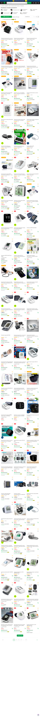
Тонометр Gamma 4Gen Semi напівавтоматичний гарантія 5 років (32, 66)
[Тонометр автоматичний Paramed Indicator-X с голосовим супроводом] (20, 164)
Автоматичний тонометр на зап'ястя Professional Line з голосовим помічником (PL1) (6, 441)
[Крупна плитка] (36, 17)
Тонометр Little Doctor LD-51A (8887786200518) (18, 572)
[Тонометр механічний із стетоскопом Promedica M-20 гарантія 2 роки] (20, 325)
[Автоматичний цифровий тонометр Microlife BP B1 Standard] (20, 218)
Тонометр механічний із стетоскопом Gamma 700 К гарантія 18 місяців (20, 519)
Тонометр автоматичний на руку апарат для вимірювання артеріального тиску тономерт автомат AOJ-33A (19, 147)
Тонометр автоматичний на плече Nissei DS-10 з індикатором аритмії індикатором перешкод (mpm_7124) (19, 546)
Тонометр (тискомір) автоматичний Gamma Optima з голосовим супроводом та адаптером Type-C (6, 93)
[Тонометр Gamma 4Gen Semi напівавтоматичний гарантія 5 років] (33, 56)
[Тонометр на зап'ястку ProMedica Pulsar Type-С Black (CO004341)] (20, 405)
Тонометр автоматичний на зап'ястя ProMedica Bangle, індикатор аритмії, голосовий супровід (32, 546)
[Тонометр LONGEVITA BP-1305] (33, 218)
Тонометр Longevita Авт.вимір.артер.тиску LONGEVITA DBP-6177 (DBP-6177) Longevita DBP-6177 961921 (19, 494)
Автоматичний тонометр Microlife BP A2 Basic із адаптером (7, 201)
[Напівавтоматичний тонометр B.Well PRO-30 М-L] (33, 484)
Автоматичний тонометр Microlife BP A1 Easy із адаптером (32, 174)
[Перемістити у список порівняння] (12, 24)
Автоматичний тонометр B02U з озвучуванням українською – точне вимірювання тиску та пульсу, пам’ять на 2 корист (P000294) (7, 174)
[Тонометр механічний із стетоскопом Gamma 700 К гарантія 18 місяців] (20, 509)
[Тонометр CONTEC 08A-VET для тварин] (7, 246)
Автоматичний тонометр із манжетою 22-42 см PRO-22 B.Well (33, 120)
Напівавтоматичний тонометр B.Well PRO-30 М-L (32, 494)
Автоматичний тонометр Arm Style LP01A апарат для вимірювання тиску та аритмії (7, 283)
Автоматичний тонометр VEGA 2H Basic (19, 441)
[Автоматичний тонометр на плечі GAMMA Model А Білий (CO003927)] (33, 299)
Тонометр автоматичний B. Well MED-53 (7, 572)
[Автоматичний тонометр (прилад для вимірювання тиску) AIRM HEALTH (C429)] (7, 352)
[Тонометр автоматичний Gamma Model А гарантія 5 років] (33, 29)
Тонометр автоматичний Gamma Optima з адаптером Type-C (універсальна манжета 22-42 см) (19, 39)
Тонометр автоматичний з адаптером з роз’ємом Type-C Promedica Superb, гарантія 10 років (33, 600)
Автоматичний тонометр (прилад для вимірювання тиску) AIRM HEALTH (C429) (7, 362)
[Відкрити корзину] (38, 3)
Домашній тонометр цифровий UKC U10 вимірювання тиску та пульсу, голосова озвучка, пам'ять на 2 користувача (7, 625)
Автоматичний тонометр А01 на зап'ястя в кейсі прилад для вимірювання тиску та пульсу (32, 467)
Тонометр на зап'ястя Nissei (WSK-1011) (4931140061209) (19, 201)
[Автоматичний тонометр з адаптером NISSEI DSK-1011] (33, 562)
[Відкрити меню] (2, 3)
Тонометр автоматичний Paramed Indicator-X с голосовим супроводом (20, 174)
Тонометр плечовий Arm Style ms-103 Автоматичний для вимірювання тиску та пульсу (33, 441)
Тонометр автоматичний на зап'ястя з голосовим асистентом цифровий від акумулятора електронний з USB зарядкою (7, 39)
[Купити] (12, 42)
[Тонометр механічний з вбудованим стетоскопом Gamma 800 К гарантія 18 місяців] (7, 457)
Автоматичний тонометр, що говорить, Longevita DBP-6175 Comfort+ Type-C (5, 147)
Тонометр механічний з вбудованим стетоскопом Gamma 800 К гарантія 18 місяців (7, 467)
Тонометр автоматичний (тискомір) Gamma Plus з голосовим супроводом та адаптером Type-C (33, 201)
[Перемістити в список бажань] (12, 22)
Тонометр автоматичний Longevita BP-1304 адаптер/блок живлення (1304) (19, 309)
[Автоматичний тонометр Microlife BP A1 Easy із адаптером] (33, 164)
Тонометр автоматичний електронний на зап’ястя (33, 415)
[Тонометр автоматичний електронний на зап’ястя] (33, 405)
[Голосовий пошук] (26, 3)
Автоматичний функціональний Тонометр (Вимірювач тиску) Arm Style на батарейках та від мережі (19, 389)
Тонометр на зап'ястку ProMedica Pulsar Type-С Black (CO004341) (19, 415)
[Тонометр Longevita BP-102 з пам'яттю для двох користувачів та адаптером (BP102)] (20, 246)
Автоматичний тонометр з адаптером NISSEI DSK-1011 (33, 572)
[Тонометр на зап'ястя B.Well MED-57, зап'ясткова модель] (7, 378)
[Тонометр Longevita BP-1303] (7, 325)
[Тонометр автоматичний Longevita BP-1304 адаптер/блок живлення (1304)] (20, 299)
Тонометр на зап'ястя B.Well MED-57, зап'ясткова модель (7, 389)
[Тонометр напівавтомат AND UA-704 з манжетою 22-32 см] (33, 509)
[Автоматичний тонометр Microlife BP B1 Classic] (7, 110)
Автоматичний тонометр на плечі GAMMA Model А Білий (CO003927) (32, 309)
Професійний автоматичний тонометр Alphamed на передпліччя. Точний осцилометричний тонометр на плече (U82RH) (20, 283)
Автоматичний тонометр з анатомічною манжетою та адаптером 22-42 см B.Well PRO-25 (33, 336)
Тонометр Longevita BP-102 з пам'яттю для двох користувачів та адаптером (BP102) (19, 256)
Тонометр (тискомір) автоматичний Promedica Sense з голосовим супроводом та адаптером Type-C (19, 120)
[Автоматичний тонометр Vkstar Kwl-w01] (7, 509)
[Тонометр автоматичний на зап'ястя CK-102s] (33, 83)
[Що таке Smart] (15, 19)
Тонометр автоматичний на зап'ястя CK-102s (32, 93)
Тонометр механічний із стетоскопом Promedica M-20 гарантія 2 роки (20, 335)
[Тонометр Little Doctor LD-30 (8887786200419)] (33, 615)
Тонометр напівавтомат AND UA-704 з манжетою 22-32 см (33, 519)
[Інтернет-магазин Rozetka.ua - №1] (4, 3)
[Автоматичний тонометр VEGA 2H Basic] (20, 431)
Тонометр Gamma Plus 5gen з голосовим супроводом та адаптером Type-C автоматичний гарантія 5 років (7, 309)
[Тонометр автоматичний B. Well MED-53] (7, 562)
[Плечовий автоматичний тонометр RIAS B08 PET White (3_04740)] (20, 615)
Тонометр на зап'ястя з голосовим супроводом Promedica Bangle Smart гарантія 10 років (7, 546)
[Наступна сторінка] (37, 640)
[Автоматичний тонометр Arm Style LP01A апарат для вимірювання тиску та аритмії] (7, 272)
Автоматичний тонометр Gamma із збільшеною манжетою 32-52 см (19, 599)
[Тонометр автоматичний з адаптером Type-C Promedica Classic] (7, 218)
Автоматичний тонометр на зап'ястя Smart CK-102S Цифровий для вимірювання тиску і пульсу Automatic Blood (6, 600)
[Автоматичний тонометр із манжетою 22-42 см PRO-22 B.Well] (33, 110)
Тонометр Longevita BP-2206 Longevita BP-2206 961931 (5, 494)
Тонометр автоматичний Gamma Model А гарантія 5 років (32, 39)
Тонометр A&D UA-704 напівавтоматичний (30, 146)
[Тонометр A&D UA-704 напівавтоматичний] (33, 136)
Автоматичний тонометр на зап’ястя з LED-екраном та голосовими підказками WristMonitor (20, 467)
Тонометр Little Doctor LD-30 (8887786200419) (31, 625)
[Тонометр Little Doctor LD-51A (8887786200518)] (20, 562)
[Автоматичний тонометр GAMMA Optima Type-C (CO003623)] (7, 405)
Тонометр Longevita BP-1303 (5, 335)
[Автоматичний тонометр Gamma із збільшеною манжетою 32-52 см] (20, 590)
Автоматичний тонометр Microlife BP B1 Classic (7, 120)
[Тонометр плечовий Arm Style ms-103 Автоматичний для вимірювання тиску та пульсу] (33, 431)
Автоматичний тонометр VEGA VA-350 (32, 362)
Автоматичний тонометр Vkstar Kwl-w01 (7, 519)
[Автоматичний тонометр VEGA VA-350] (33, 352)
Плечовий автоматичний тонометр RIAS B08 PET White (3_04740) (19, 625)
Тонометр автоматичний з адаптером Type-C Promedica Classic (7, 228)
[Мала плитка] (38, 17)
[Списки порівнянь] (36, 3)
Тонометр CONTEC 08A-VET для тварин (6, 256)
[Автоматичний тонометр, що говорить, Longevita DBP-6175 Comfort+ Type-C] (7, 136)
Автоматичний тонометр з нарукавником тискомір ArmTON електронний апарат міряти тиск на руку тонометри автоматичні (32, 256)
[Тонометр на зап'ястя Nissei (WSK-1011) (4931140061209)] (20, 191)
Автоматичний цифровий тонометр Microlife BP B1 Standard (19, 228)
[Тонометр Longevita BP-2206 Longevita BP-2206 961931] (7, 484)
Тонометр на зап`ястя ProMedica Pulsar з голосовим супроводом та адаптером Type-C (19, 93)
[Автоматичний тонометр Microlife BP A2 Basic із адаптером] (7, 191)
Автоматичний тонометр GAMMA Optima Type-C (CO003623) (6, 415)
